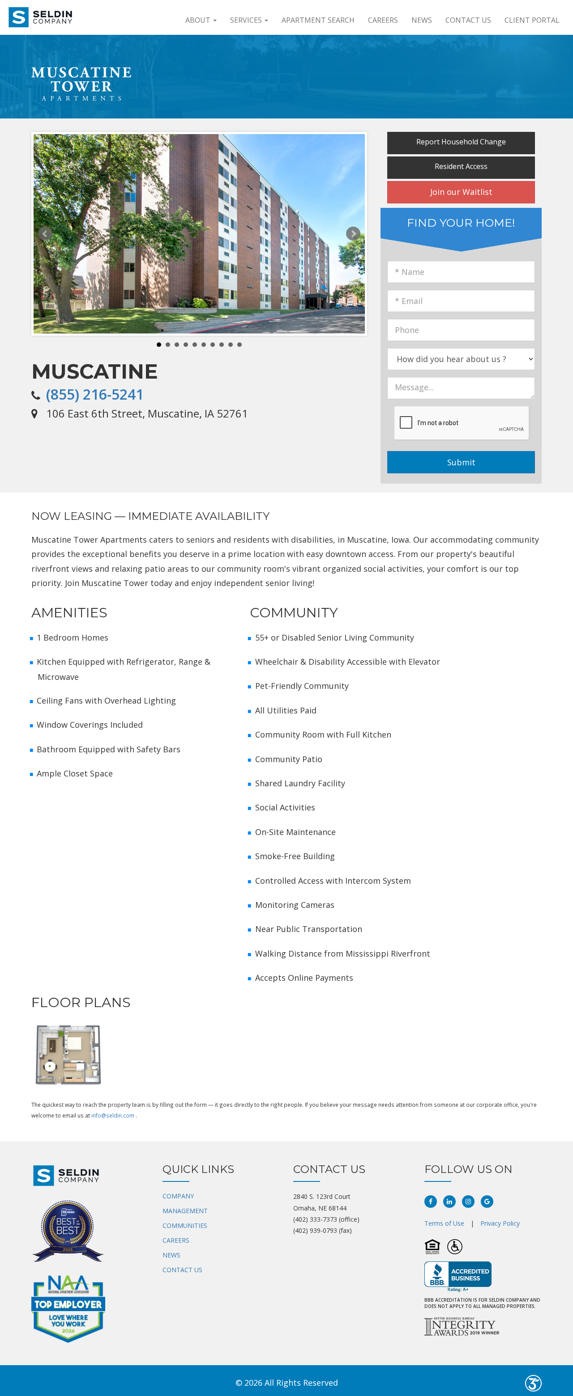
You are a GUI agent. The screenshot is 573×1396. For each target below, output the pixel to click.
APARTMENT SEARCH (318, 20)
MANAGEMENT (185, 1210)
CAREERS (175, 1240)
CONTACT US (182, 1269)
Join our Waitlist (461, 191)
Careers (383, 20)
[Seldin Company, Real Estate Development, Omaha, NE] (458, 1276)
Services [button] (247, 20)
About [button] (198, 20)
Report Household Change (461, 142)
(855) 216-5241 (95, 394)
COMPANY (178, 1196)
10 (239, 344)
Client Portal (532, 20)
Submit (461, 462)
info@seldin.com (112, 1115)
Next (353, 234)
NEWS (171, 1255)
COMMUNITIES (184, 1225)
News (421, 20)
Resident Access (461, 166)
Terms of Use (444, 1223)
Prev (45, 234)
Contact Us (468, 20)
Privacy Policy (500, 1223)
